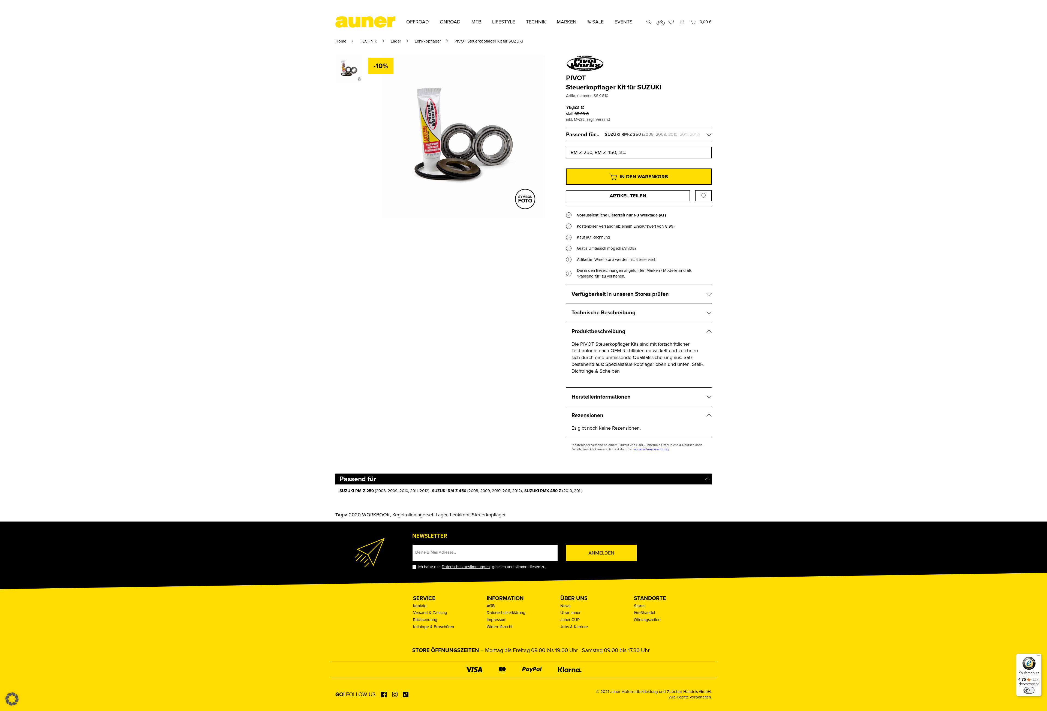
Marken (566, 21)
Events (624, 21)
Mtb (476, 21)
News (565, 606)
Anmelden (601, 552)
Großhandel (644, 613)
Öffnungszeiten (647, 620)
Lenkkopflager (428, 41)
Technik (536, 21)
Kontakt (419, 606)
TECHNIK (368, 41)
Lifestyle (503, 21)
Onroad (450, 21)
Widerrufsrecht (499, 627)
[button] (12, 699)
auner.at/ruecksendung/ (651, 449)
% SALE (595, 21)
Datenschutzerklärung (506, 613)
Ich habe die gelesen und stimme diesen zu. (482, 567)
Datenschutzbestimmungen (466, 567)
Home (340, 41)
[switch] (1029, 690)
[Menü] (1038, 657)
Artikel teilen (628, 195)
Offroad (417, 21)
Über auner (570, 613)
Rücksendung (425, 620)
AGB (491, 606)
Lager (396, 41)
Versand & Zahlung (430, 613)
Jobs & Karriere (574, 627)
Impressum (496, 620)
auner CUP (570, 620)
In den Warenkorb (644, 176)
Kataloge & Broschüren (433, 627)
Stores (639, 606)
